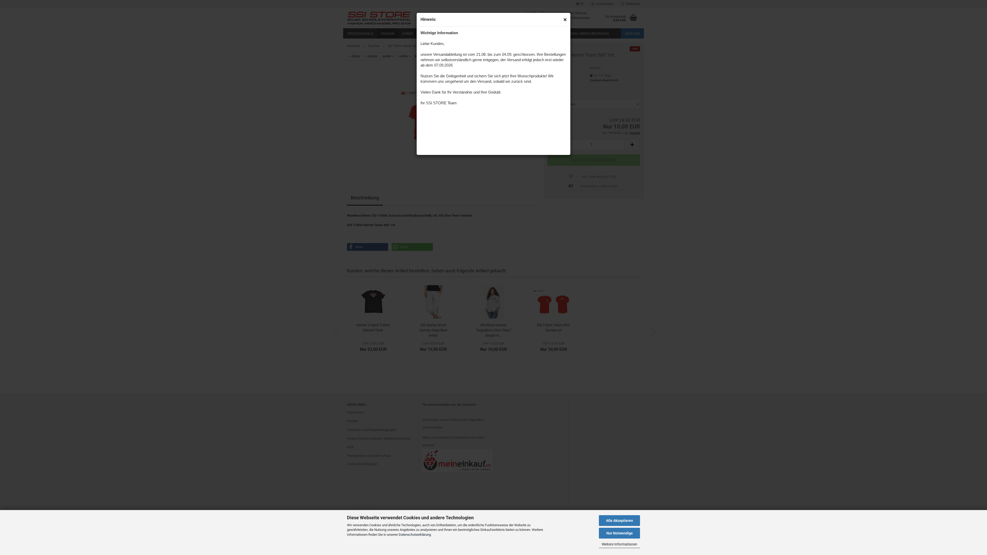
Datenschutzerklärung (415, 534)
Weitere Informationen (619, 544)
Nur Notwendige (619, 533)
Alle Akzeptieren (619, 521)
